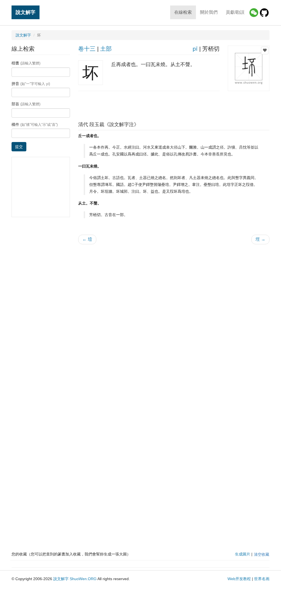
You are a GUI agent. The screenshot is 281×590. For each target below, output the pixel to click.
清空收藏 (261, 554)
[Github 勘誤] (264, 12)
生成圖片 (242, 554)
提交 (19, 146)
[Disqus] (174, 318)
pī (195, 49)
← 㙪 (87, 239)
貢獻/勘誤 (235, 12)
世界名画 (261, 579)
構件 (35, 124)
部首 (26, 104)
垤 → (260, 239)
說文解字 (25, 12)
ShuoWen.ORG (83, 579)
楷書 (26, 63)
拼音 (31, 83)
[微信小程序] (254, 12)
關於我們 (209, 12)
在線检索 (183, 12)
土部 (106, 49)
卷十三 (86, 49)
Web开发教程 (239, 579)
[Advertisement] (173, 105)
